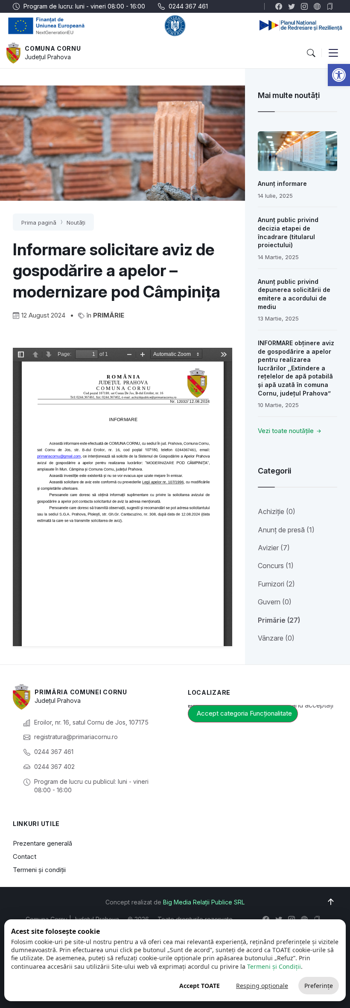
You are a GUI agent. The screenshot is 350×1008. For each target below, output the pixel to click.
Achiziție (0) (276, 511)
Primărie (108, 315)
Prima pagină (38, 222)
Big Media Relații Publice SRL (204, 902)
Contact (24, 856)
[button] (339, 75)
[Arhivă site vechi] (332, 6)
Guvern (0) (275, 602)
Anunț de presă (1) (286, 530)
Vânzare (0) (276, 638)
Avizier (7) (274, 547)
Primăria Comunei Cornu (81, 692)
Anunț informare (282, 183)
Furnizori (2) (276, 584)
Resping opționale (262, 986)
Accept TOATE (199, 986)
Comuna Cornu (53, 48)
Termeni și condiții (39, 870)
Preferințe (318, 986)
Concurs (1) (276, 565)
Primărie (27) (279, 620)
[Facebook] (280, 6)
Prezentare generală (42, 843)
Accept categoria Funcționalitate (244, 713)
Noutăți (76, 222)
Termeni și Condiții (274, 966)
